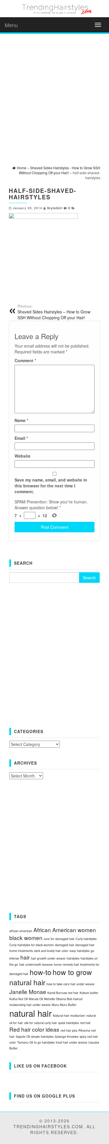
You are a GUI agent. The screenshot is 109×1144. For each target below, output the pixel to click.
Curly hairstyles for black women (31, 945)
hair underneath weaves (36, 964)
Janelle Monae (27, 991)
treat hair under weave (71, 1042)
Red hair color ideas (34, 1029)
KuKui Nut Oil (18, 999)
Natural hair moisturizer (69, 1015)
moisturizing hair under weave (30, 1004)
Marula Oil (36, 999)
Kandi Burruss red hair (62, 992)
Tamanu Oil (25, 1042)
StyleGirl (54, 208)
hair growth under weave (48, 958)
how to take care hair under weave (70, 984)
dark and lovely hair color (51, 950)
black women (25, 937)
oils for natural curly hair (40, 1023)
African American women (64, 930)
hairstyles (73, 958)
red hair (85, 1023)
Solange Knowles (66, 1036)
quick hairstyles (68, 1023)
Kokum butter (89, 992)
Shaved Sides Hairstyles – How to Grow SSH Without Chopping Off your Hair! (53, 312)
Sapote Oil (23, 1036)
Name (21, 420)
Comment (25, 360)
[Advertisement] (54, 93)
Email (21, 438)
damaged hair (64, 945)
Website (23, 456)
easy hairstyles (79, 950)
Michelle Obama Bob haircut (63, 999)
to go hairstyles (44, 1042)
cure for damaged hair (59, 939)
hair (25, 957)
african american (20, 931)
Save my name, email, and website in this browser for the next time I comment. (51, 485)
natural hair (30, 1013)
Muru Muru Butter (64, 1004)
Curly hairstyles (86, 939)
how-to (40, 972)
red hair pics (68, 1030)
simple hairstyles (42, 1036)
